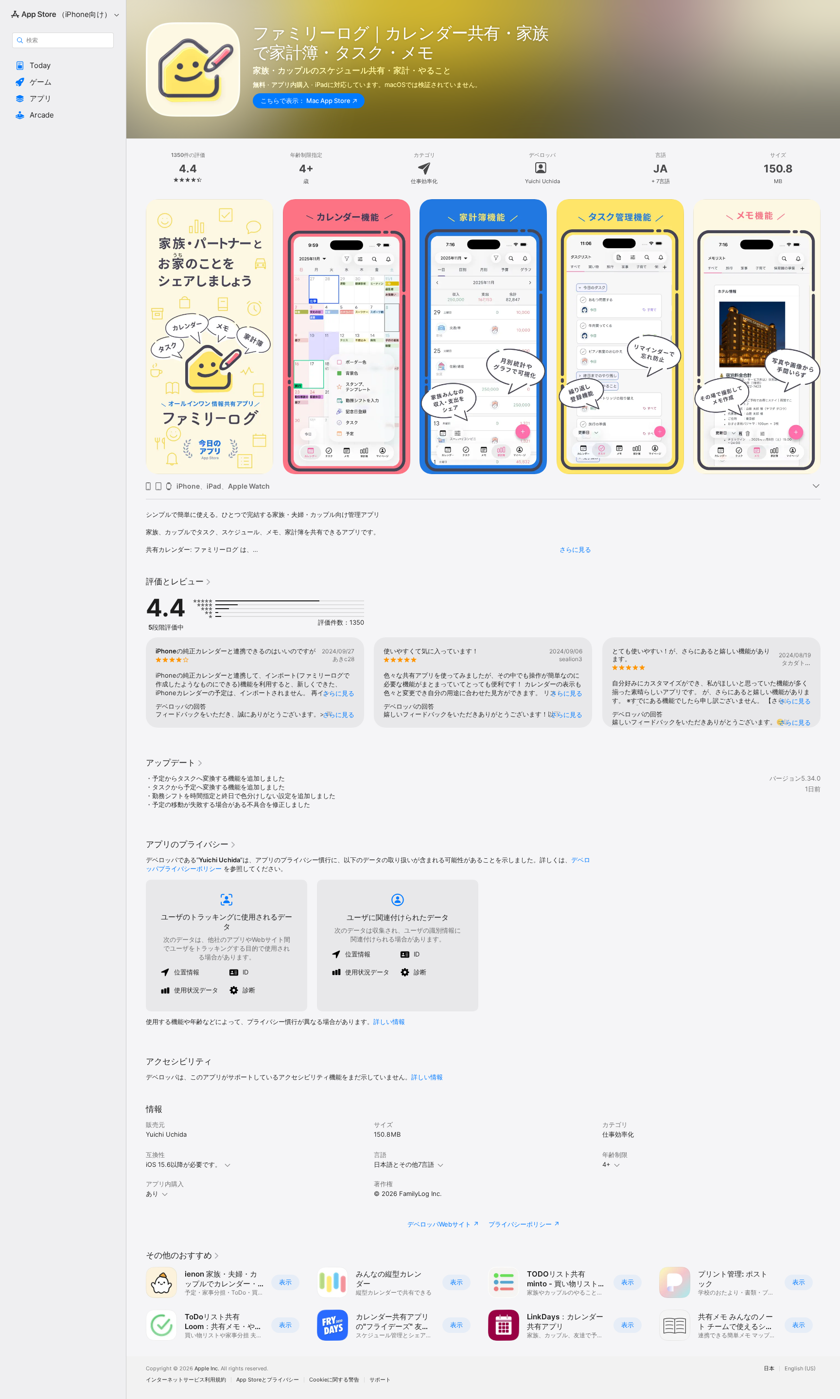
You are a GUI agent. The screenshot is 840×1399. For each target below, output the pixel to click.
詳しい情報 (389, 1021)
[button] (63, 65)
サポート (380, 1379)
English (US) (800, 1368)
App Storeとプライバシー (267, 1379)
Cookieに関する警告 (334, 1379)
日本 (769, 1368)
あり (152, 1193)
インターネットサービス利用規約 (186, 1379)
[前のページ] (136, 336)
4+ (606, 1164)
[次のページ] (830, 336)
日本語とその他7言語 (404, 1164)
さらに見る (575, 549)
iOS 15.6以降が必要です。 (183, 1164)
